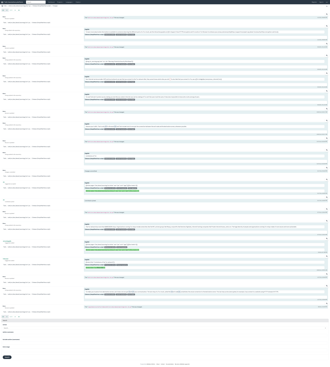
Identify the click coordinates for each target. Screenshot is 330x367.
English (87, 29)
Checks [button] (78, 2)
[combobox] (36, 2)
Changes (55, 6)
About (158, 364)
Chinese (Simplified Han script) (41, 6)
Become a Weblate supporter (182, 364)
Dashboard (51, 2)
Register (314, 2)
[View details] (326, 14)
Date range (6, 347)
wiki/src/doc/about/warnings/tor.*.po (20, 6)
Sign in (321, 2)
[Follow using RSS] (327, 6)
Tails (5, 6)
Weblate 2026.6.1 (151, 364)
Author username (8, 332)
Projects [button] (59, 2)
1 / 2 (11, 10)
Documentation (170, 364)
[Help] (327, 2)
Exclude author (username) (11, 339)
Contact (163, 364)
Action (5, 325)
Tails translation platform (13, 2)
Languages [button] (69, 2)
